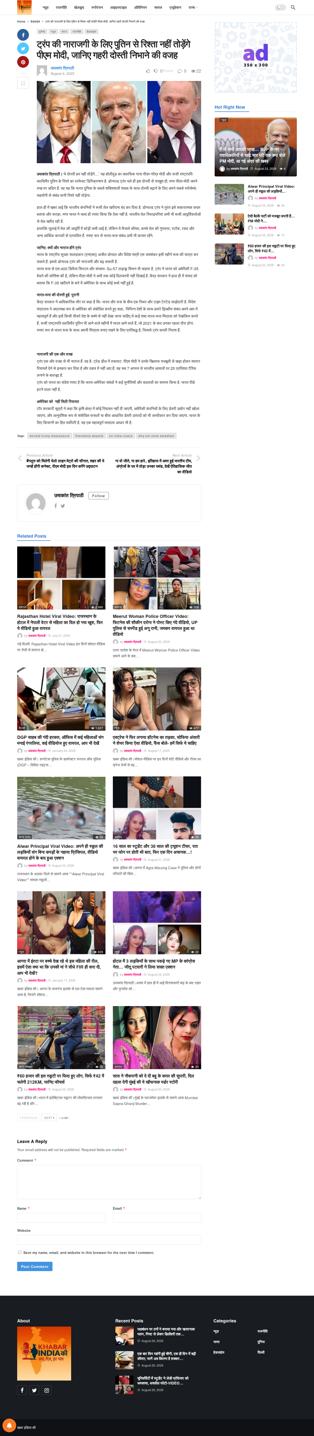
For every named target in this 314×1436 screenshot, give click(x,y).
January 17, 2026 (64, 980)
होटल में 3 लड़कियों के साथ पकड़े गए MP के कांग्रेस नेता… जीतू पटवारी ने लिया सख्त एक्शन (154, 964)
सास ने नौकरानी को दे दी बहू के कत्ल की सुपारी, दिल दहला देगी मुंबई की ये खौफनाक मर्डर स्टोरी (153, 1079)
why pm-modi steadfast (156, 436)
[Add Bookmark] (23, 83)
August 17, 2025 (159, 750)
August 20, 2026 (159, 641)
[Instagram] (47, 1390)
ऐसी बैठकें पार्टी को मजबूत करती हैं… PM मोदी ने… (271, 218)
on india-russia (121, 436)
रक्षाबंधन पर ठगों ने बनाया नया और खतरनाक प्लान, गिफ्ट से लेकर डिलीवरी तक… (166, 1331)
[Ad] (256, 57)
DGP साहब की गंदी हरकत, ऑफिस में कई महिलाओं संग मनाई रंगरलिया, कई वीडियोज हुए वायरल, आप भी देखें (60, 740)
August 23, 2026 (63, 865)
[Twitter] (63, 505)
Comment (27, 1160)
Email (119, 1208)
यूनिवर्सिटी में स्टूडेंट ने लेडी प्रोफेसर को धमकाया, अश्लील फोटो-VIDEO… (162, 1380)
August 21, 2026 (159, 859)
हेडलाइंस (91, 31)
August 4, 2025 (62, 73)
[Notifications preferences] (9, 1425)
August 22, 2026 (63, 1089)
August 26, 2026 (152, 1341)
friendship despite (89, 436)
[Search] (293, 7)
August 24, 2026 (159, 974)
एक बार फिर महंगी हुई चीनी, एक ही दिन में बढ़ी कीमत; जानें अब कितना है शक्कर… (166, 1356)
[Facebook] (55, 505)
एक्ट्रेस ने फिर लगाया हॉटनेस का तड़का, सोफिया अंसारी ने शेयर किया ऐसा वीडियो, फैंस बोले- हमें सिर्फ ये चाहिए (156, 740)
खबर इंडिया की (26, 1427)
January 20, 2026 (64, 750)
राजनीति (77, 31)
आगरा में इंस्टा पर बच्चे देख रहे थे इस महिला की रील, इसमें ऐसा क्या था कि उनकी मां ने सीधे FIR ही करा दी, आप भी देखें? (59, 967)
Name (23, 1208)
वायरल (22, 607)
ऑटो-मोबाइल (26, 1066)
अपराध (118, 837)
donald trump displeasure (50, 436)
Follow (98, 495)
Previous (29, 1118)
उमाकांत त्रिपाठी (62, 68)
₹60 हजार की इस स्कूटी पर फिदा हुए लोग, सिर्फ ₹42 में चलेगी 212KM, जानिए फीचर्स (60, 1079)
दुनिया (42, 31)
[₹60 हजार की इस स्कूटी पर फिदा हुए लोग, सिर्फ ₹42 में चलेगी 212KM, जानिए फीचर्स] (61, 1037)
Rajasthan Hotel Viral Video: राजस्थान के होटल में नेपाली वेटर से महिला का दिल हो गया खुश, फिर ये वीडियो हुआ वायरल (60, 622)
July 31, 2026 (61, 635)
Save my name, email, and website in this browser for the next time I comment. (88, 1252)
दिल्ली (22, 728)
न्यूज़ (53, 31)
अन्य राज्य (24, 837)
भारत (64, 31)
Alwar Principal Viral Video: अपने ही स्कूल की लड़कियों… (271, 189)
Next (48, 1118)
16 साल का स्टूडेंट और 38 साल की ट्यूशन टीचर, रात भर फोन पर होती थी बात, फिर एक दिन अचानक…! (155, 849)
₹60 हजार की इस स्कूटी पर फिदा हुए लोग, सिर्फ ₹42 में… (271, 248)
